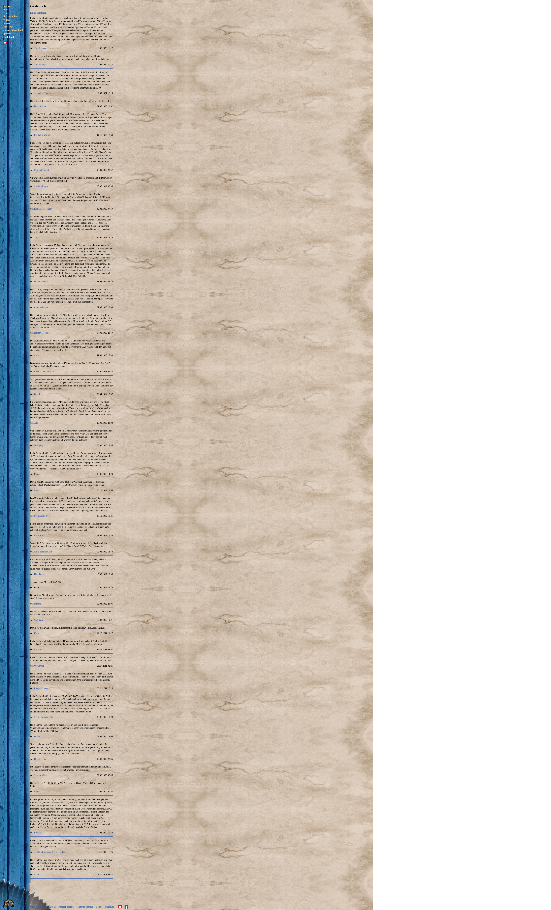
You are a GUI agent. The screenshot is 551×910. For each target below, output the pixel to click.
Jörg (36, 237)
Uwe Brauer (39, 574)
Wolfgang (38, 445)
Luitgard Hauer (41, 688)
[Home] (8, 907)
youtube (5, 42)
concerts (8, 26)
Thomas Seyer (40, 64)
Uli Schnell (39, 666)
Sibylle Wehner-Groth (44, 717)
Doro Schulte (40, 106)
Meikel (37, 791)
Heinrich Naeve (41, 759)
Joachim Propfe (41, 186)
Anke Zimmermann (43, 551)
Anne (36, 355)
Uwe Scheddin (41, 281)
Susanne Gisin (40, 775)
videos (6, 19)
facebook (11, 42)
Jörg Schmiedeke (42, 48)
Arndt (36, 874)
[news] (33, 907)
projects (7, 6)
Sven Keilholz (40, 516)
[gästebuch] (109, 907)
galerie (7, 33)
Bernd (37, 394)
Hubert (37, 736)
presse (6, 23)
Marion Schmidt (41, 170)
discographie (10, 16)
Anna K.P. (38, 535)
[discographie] (50, 907)
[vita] (40, 907)
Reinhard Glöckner (43, 209)
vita (5, 12)
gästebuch (8, 37)
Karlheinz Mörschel (43, 135)
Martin (37, 490)
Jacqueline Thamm (42, 93)
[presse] (70, 907)
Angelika (38, 649)
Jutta (36, 423)
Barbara (37, 832)
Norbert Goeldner (42, 333)
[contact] (90, 907)
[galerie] (99, 907)
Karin (36, 633)
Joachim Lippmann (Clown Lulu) (49, 852)
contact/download (13, 30)
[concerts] (80, 907)
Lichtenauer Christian (44, 371)
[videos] (62, 907)
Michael (37, 604)
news (6, 9)
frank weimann (41, 307)
